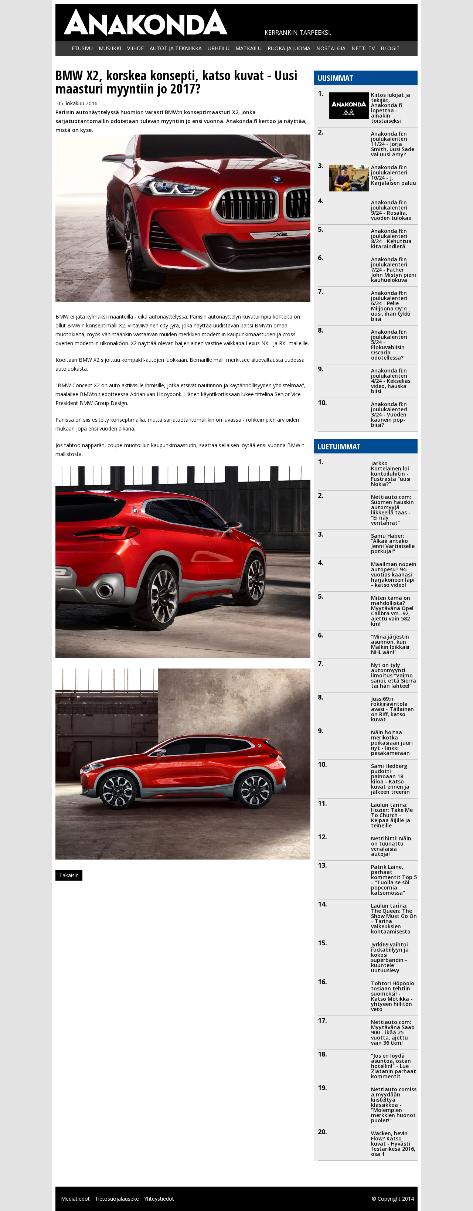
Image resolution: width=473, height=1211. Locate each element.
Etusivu (82, 48)
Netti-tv (363, 48)
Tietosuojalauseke (117, 1198)
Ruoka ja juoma (289, 48)
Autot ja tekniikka (176, 48)
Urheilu (218, 48)
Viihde (135, 48)
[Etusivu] (145, 22)
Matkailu (248, 48)
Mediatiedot (75, 1198)
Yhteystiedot (159, 1198)
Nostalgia (331, 48)
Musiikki (110, 48)
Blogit (390, 48)
